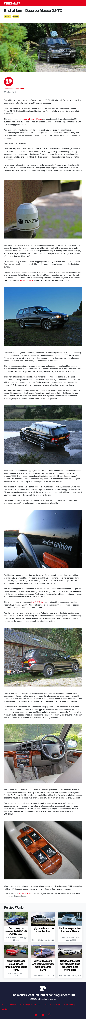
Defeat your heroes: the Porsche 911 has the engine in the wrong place (70, 965)
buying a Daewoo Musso (32, 119)
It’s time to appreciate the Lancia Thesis (69, 929)
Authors (13, 1004)
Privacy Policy (69, 1004)
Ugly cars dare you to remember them (43, 929)
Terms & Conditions (52, 1004)
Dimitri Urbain (37, 940)
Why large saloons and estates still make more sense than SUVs (43, 965)
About (4, 1004)
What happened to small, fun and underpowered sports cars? (16, 965)
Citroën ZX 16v (37, 602)
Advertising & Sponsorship (30, 1004)
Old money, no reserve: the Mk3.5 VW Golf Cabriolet (16, 931)
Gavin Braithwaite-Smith (14, 88)
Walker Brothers (25, 893)
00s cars (7, 16)
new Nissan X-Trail (26, 280)
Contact (5, 1009)
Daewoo (15, 16)
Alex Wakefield (64, 976)
